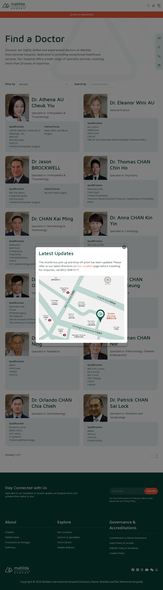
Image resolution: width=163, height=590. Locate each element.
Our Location (85, 266)
